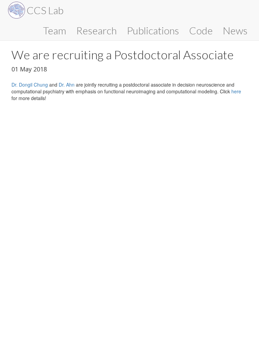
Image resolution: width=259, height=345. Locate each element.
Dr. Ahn (67, 84)
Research (96, 30)
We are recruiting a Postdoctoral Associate (122, 54)
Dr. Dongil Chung (29, 84)
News (235, 30)
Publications (153, 30)
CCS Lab (45, 10)
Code (201, 30)
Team (54, 30)
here (236, 91)
